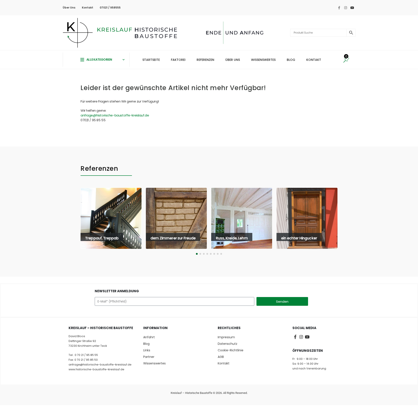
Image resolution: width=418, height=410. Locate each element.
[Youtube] (352, 7)
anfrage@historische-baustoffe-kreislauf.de (115, 115)
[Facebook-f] (339, 7)
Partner (148, 357)
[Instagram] (345, 7)
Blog (146, 344)
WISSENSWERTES (263, 60)
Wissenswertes (154, 363)
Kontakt (87, 7)
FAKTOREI (178, 60)
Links (146, 350)
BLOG (291, 60)
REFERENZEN (205, 60)
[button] (82, 222)
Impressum (226, 337)
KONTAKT (313, 60)
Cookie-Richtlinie (230, 350)
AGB (221, 357)
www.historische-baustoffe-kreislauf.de (96, 369)
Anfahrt (149, 337)
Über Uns (69, 7)
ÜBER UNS (232, 60)
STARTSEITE (151, 60)
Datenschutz (227, 344)
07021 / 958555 (110, 7)
